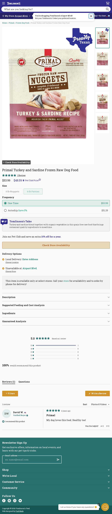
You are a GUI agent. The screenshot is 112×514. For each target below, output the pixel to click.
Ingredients (8, 313)
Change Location (12, 262)
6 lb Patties (33, 191)
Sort (85, 404)
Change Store (10, 271)
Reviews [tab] (8, 382)
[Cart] (107, 3)
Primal (11, 23)
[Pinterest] (9, 500)
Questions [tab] (24, 382)
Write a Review (100, 394)
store (66, 280)
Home (4, 23)
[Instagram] (14, 500)
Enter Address (30, 259)
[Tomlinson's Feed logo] (13, 3)
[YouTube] (20, 500)
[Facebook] (3, 500)
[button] (14, 175)
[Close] (91, 16)
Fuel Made (19, 511)
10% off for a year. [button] (51, 236)
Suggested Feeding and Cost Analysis (23, 305)
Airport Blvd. (30, 268)
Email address (11, 456)
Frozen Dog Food (22, 23)
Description (8, 297)
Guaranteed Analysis (14, 321)
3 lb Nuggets (12, 191)
